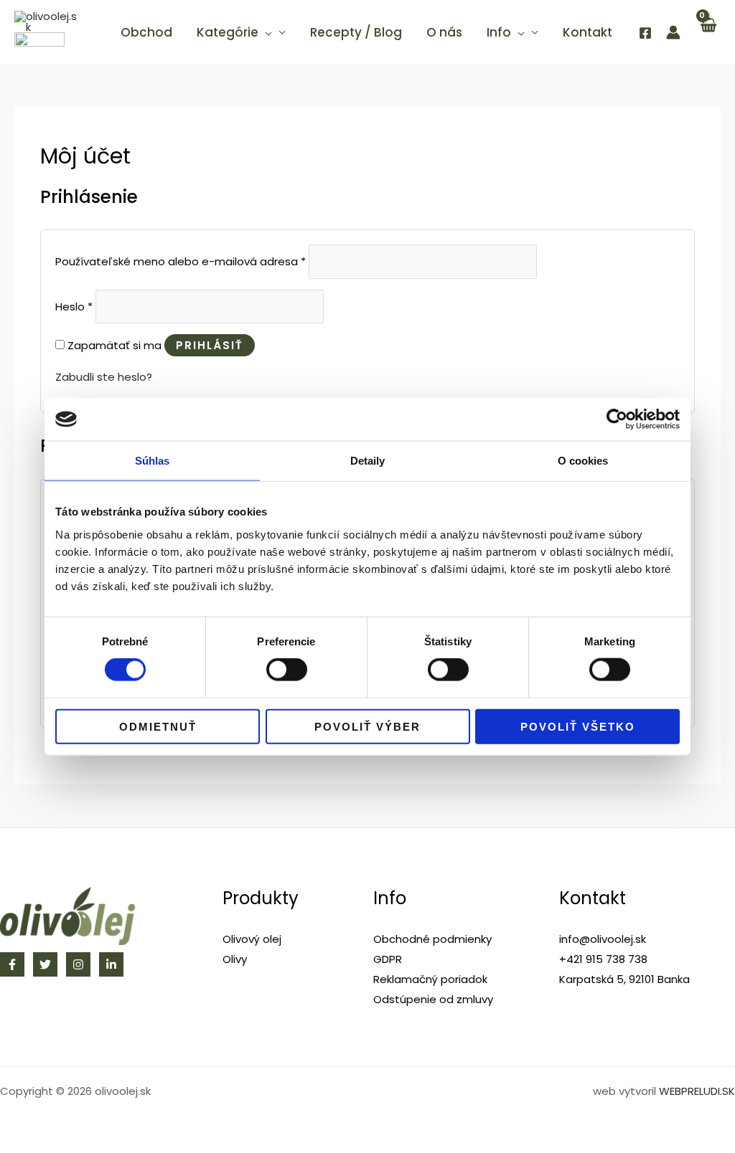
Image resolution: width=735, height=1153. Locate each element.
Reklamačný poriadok (430, 979)
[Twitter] (45, 964)
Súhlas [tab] (152, 461)
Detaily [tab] (367, 461)
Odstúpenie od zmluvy (433, 999)
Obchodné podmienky (432, 938)
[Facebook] (645, 33)
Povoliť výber (367, 726)
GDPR (387, 959)
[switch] (286, 669)
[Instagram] (78, 964)
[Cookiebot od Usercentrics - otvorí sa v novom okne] (617, 419)
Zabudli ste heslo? (103, 376)
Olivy (235, 959)
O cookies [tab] (583, 461)
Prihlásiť (209, 345)
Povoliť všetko (577, 726)
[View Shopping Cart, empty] (708, 33)
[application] (265, 32)
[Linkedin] (111, 964)
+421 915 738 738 (603, 959)
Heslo (74, 306)
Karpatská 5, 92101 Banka (624, 979)
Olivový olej (252, 938)
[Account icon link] (673, 32)
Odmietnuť (158, 726)
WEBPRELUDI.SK (697, 1091)
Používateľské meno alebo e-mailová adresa (180, 262)
